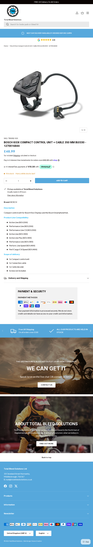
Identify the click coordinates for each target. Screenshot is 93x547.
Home (6, 46)
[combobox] (46, 24)
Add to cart (62, 180)
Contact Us (46, 385)
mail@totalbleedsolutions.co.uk (19, 479)
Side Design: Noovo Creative (32, 541)
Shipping (16, 155)
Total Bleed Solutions (16, 541)
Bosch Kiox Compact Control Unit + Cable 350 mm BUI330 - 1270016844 (33, 46)
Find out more (46, 444)
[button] (46, 40)
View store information (15, 195)
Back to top (46, 457)
